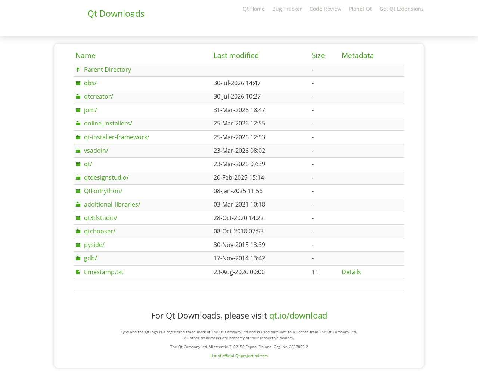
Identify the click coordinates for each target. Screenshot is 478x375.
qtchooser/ (99, 231)
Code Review (325, 8)
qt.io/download (298, 315)
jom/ (90, 110)
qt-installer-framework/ (116, 137)
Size (318, 55)
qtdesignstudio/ (106, 177)
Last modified (236, 55)
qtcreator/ (98, 96)
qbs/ (90, 83)
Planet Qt (360, 8)
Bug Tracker (287, 8)
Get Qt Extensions (401, 8)
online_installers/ (108, 123)
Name (85, 55)
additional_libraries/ (112, 204)
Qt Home (254, 8)
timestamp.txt (104, 272)
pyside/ (94, 245)
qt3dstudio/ (100, 218)
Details (351, 272)
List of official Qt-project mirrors (239, 355)
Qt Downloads (116, 13)
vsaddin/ (96, 150)
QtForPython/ (103, 191)
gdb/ (90, 258)
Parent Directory (107, 69)
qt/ (88, 164)
